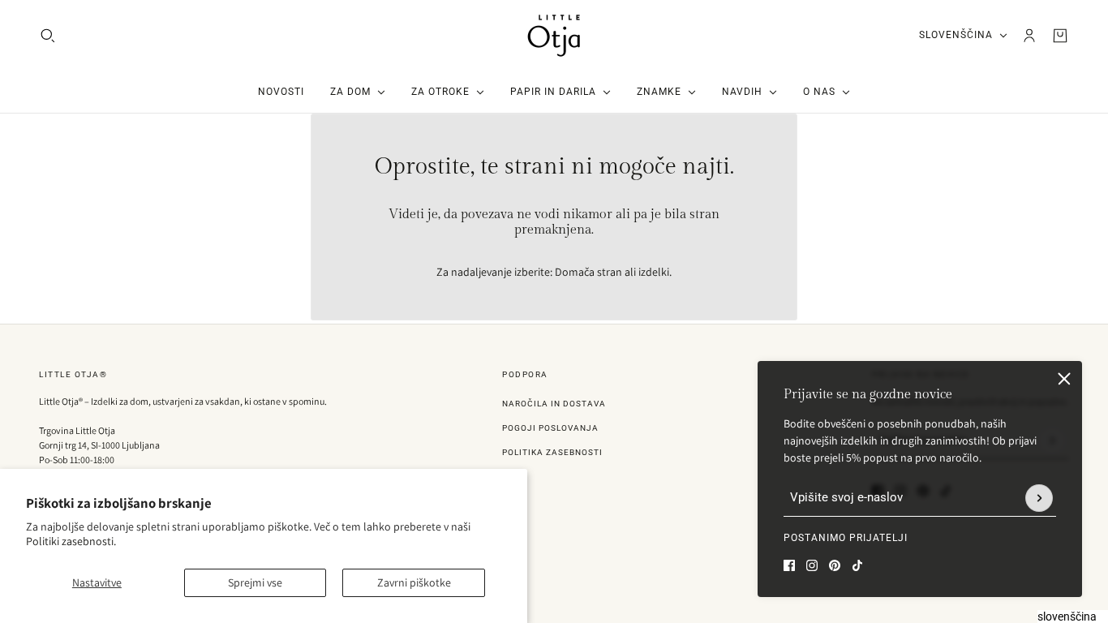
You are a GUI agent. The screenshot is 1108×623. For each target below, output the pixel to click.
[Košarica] (1060, 36)
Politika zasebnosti (552, 452)
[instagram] (812, 565)
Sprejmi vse (255, 582)
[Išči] (48, 36)
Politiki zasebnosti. (71, 541)
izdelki (653, 271)
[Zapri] (1064, 379)
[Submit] (1039, 498)
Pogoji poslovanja (550, 427)
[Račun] (1029, 36)
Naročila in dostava (554, 403)
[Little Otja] (554, 35)
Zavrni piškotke (414, 582)
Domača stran (588, 271)
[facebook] (789, 565)
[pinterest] (835, 565)
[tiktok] (857, 565)
